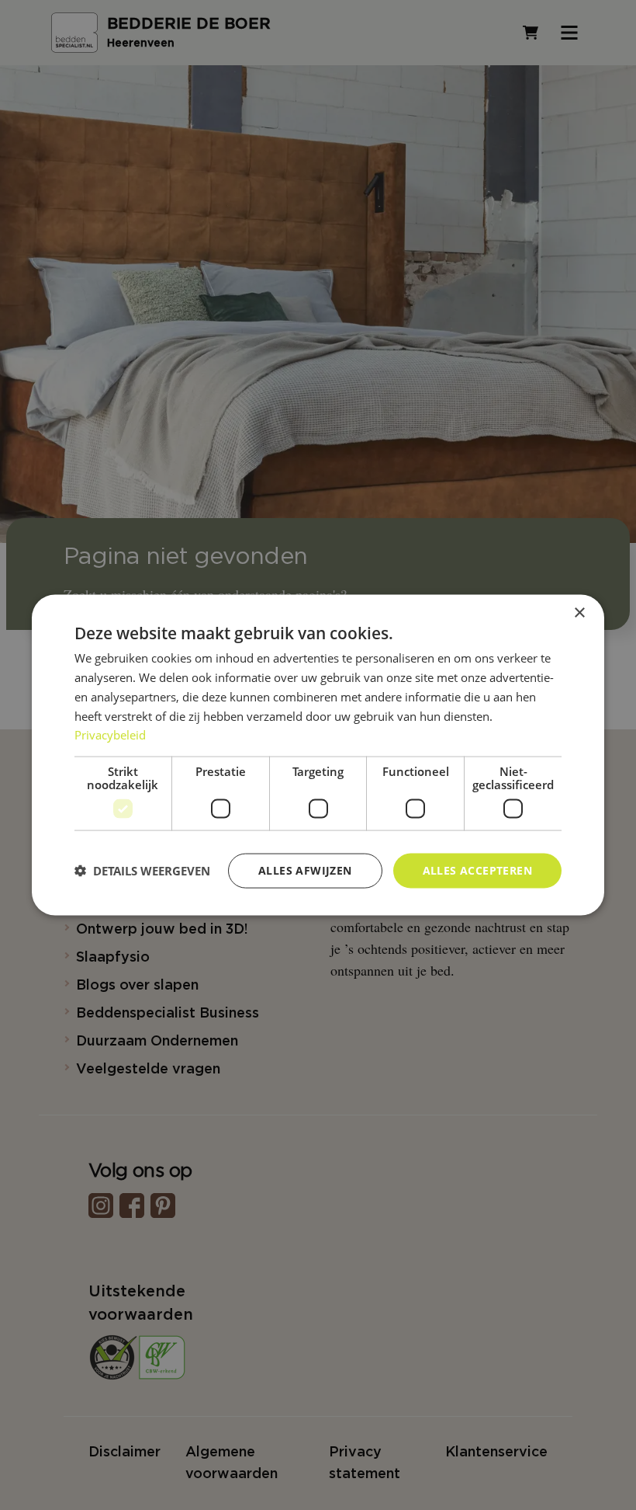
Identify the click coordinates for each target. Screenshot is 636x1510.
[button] (142, 870)
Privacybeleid (110, 735)
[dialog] (318, 755)
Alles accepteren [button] (477, 870)
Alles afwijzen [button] (305, 870)
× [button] (579, 613)
